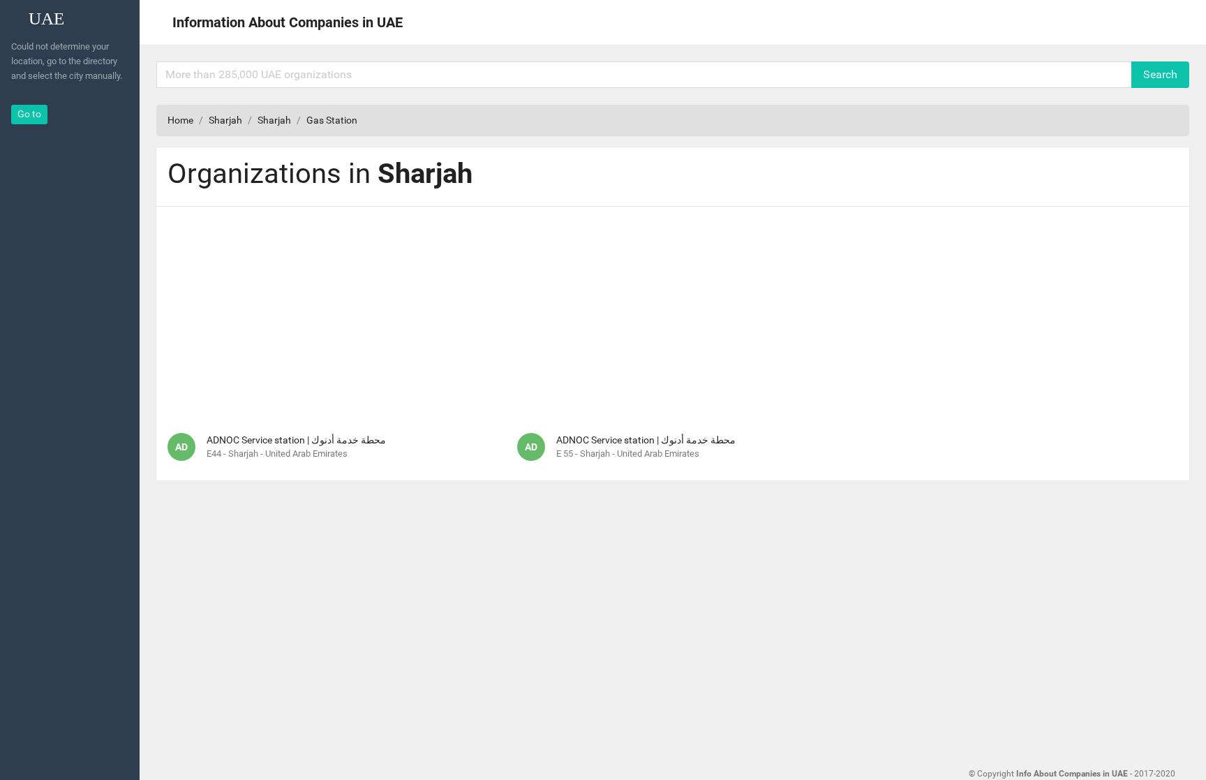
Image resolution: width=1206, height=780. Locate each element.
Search (1160, 74)
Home (180, 120)
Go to (29, 113)
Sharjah (225, 120)
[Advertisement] (673, 315)
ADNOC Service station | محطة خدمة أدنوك (296, 440)
